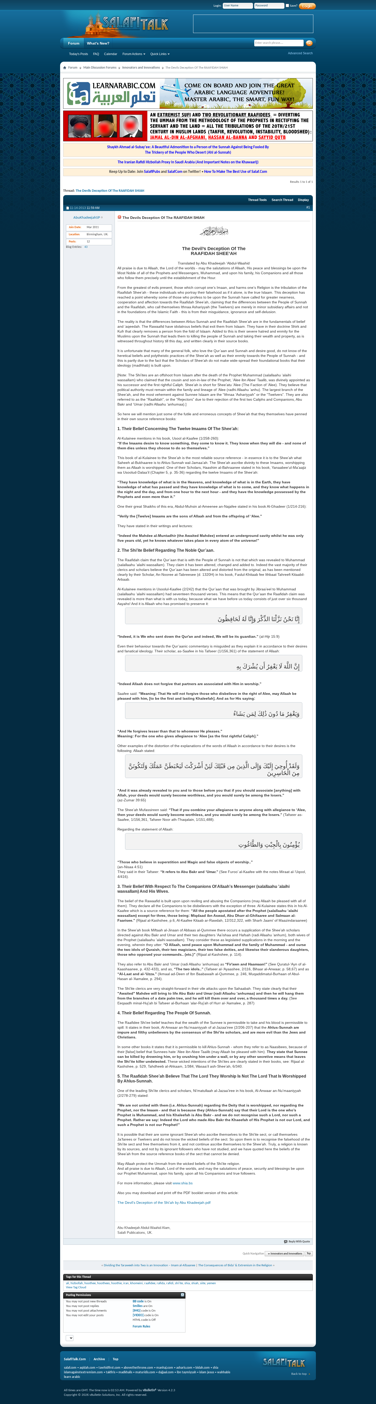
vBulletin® (150, 1390)
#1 (308, 207)
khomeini (136, 1283)
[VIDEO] (138, 1315)
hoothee (90, 1283)
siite (202, 1283)
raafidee (149, 1283)
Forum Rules (141, 1326)
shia (187, 1283)
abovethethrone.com (138, 1367)
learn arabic (72, 1377)
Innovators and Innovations (141, 67)
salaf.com (70, 1367)
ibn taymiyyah (186, 1372)
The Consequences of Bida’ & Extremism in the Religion (235, 1265)
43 (85, 247)
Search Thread (282, 200)
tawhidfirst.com (109, 1367)
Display (303, 200)
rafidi (169, 1283)
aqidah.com (87, 1367)
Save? (293, 5)
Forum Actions (132, 54)
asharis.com (184, 1367)
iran (126, 1283)
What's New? (98, 43)
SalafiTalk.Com (75, 1359)
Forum (73, 43)
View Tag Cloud (76, 1287)
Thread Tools (257, 200)
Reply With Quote (299, 1241)
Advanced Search (300, 53)
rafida (161, 1283)
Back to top (299, 1374)
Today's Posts (78, 54)
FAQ (96, 54)
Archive (99, 1359)
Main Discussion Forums (99, 67)
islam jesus (206, 1372)
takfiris (110, 1372)
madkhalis (125, 1372)
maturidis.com (145, 1372)
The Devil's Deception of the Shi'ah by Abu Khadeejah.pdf (164, 1202)
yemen (211, 1283)
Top (309, 1253)
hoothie (116, 1283)
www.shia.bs (183, 1183)
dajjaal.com (166, 1372)
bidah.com (202, 1367)
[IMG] (136, 1310)
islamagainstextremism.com (83, 1372)
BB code (138, 1301)
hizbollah (77, 1283)
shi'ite (179, 1283)
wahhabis (223, 1372)
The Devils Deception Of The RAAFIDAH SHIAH (110, 191)
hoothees (103, 1283)
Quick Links (158, 54)
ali (67, 1283)
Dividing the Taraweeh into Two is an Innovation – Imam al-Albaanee (149, 1265)
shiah (194, 1283)
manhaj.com (164, 1367)
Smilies (137, 1306)
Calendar (110, 54)
